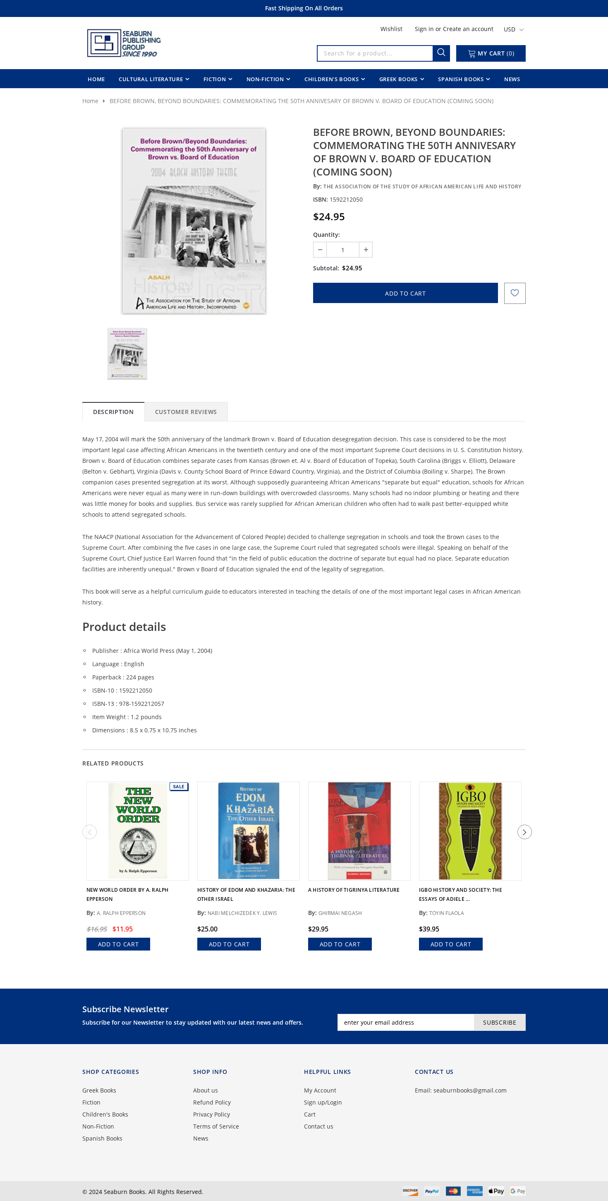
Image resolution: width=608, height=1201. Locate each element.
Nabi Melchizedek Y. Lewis (242, 913)
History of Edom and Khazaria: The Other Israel (246, 894)
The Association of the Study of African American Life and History (422, 186)
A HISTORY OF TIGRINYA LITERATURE (354, 889)
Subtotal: (326, 268)
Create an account (468, 29)
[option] (193, 220)
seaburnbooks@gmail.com (470, 1090)
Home (90, 101)
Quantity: (326, 234)
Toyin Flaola (446, 913)
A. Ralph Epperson (121, 913)
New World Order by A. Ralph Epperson (127, 894)
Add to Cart (118, 944)
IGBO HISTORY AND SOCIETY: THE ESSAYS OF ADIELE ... (460, 894)
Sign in (425, 29)
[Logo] (123, 41)
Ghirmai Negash (340, 913)
